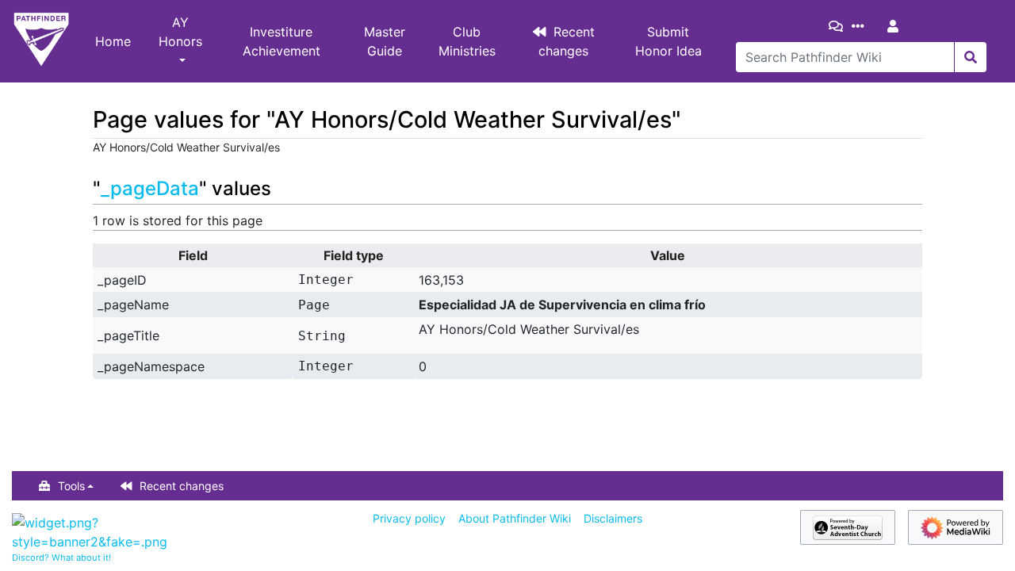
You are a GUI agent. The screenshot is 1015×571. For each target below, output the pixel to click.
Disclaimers (613, 518)
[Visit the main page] (41, 41)
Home (113, 41)
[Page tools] (861, 26)
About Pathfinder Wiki (514, 518)
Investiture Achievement (281, 41)
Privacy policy (409, 518)
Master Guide (384, 41)
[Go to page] (970, 57)
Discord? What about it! (61, 557)
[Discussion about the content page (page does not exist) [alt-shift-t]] (839, 26)
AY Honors (180, 31)
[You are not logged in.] (896, 26)
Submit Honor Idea (668, 41)
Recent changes (567, 41)
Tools (71, 485)
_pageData (150, 188)
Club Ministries (467, 41)
